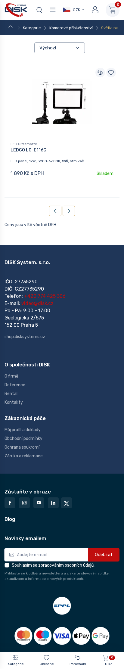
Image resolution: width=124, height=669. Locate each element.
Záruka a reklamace (24, 456)
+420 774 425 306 (45, 296)
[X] (66, 502)
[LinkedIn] (53, 502)
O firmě (11, 376)
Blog (10, 519)
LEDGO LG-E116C (28, 150)
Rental (11, 393)
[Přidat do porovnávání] (100, 72)
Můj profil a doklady (23, 429)
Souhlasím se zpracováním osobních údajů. (53, 565)
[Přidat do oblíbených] (111, 72)
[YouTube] (38, 502)
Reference (15, 384)
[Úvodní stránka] (11, 28)
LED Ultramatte (24, 144)
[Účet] (95, 10)
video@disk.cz (37, 303)
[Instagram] (24, 502)
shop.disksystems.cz (25, 336)
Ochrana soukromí (22, 447)
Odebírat (104, 554)
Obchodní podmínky (23, 438)
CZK (76, 10)
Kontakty (14, 402)
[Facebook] (10, 502)
